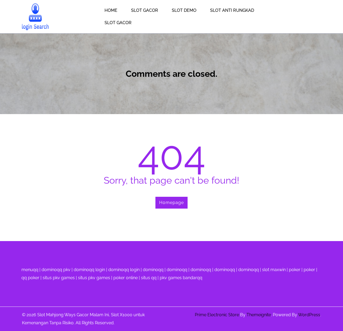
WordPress (309, 314)
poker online (125, 277)
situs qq (148, 277)
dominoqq (153, 269)
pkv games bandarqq (181, 277)
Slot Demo (184, 10)
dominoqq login (89, 269)
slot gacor (118, 22)
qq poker (30, 277)
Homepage (171, 202)
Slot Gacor (144, 10)
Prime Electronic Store (217, 314)
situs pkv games (59, 277)
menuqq (29, 269)
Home (111, 10)
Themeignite (259, 314)
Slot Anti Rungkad (232, 10)
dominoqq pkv (56, 269)
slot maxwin (274, 269)
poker (294, 269)
